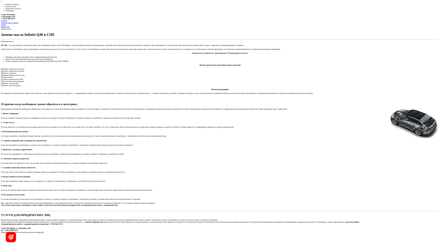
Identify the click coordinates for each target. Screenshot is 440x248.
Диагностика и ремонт (10, 23)
